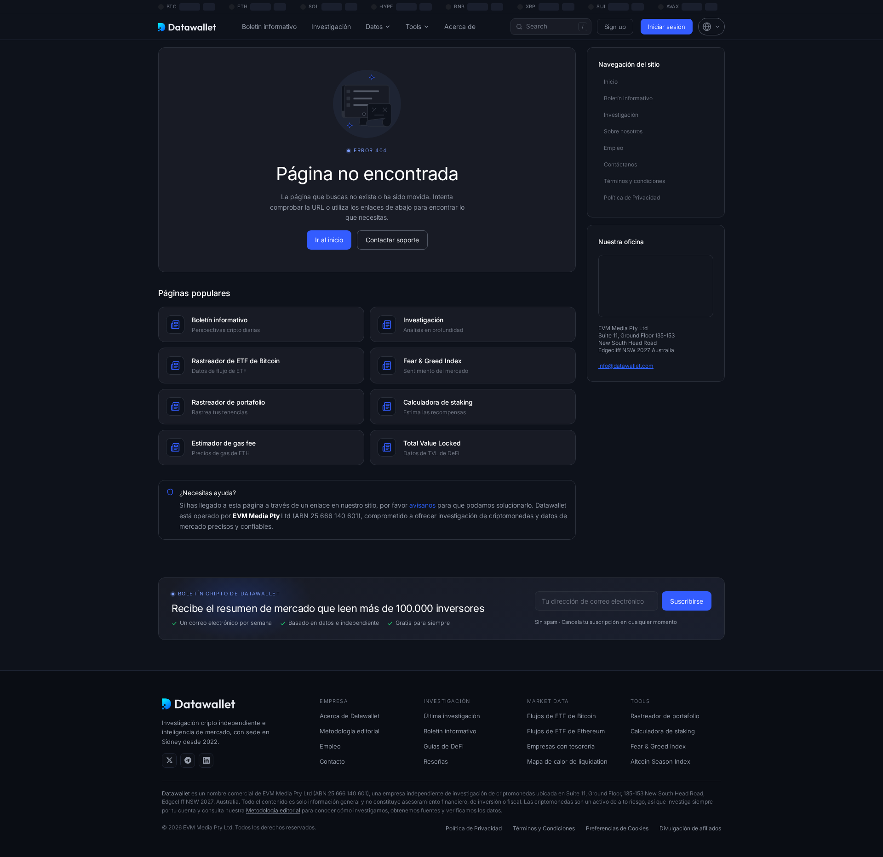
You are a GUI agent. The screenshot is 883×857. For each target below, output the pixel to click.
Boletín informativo (269, 26)
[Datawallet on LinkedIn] (206, 760)
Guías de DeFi (444, 746)
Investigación (331, 26)
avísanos (421, 505)
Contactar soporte (392, 240)
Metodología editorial (349, 731)
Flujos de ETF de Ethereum (566, 731)
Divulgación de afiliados (690, 828)
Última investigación (452, 716)
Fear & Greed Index (658, 746)
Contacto (332, 761)
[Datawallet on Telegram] (187, 760)
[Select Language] (711, 26)
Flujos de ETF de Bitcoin (561, 716)
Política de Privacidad (474, 828)
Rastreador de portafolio (665, 716)
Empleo (330, 746)
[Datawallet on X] (169, 760)
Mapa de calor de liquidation (567, 761)
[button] (711, 26)
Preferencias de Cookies (617, 828)
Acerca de (460, 26)
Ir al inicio (329, 240)
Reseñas (436, 761)
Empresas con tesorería (561, 746)
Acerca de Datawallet (349, 716)
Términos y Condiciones (544, 828)
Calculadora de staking (663, 731)
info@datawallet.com (626, 365)
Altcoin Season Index (660, 761)
